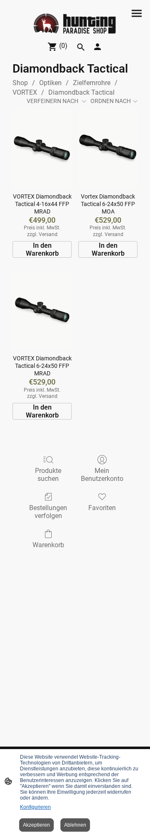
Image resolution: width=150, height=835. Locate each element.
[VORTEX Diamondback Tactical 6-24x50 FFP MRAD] (42, 310)
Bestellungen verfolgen (48, 512)
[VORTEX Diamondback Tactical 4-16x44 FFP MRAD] (42, 148)
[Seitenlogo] (75, 24)
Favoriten (102, 508)
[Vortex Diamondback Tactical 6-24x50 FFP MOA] (108, 148)
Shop (20, 83)
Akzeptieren (36, 825)
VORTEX (24, 92)
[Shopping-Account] (97, 47)
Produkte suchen (48, 475)
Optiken (50, 83)
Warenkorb (48, 545)
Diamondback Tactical (81, 92)
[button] (81, 47)
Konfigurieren (35, 807)
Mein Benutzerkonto (102, 475)
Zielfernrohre (91, 83)
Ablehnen (75, 825)
